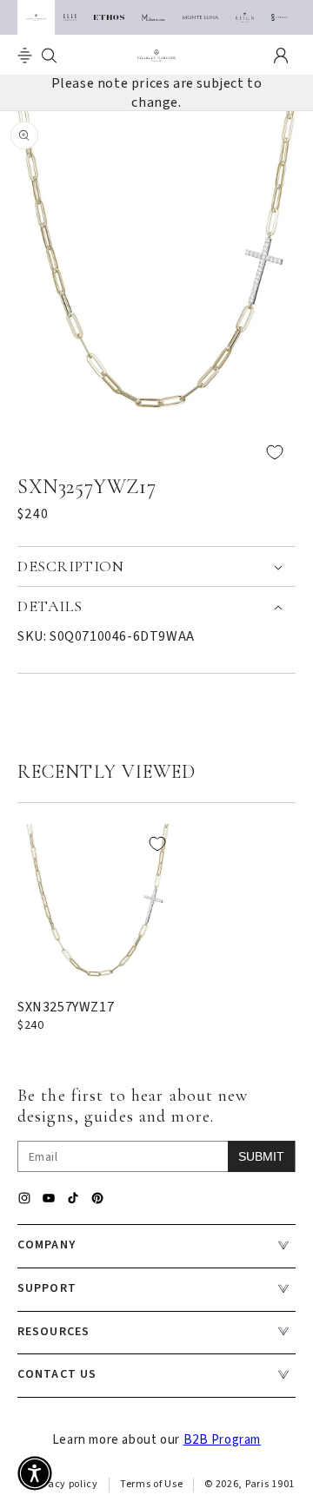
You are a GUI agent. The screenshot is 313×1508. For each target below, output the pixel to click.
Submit (261, 1156)
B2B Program (222, 1440)
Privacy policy (63, 1484)
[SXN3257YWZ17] (97, 904)
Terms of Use (151, 1484)
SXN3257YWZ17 (65, 1007)
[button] (24, 55)
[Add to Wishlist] (156, 451)
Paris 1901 (270, 1484)
